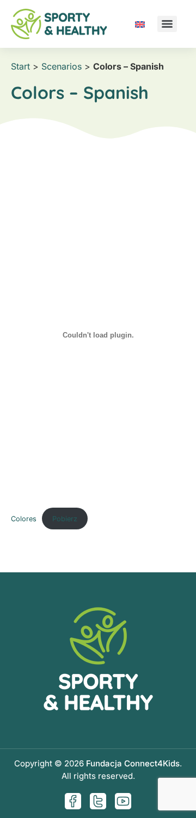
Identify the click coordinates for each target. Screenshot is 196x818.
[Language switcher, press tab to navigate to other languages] (140, 24)
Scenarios (61, 66)
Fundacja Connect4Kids (133, 763)
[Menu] (167, 24)
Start (20, 66)
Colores (23, 519)
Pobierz (64, 519)
